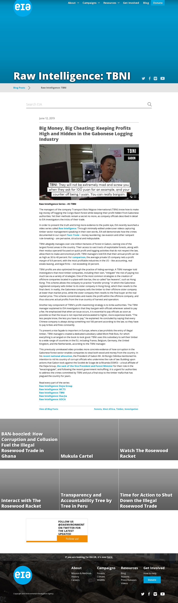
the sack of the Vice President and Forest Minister (85, 366)
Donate (158, 2)
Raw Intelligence (67, 228)
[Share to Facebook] (149, 78)
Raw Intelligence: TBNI (52, 392)
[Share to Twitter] (143, 78)
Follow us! (72, 539)
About (72, 2)
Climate (101, 576)
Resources (109, 2)
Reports (125, 576)
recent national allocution (57, 356)
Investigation (131, 409)
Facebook (149, 594)
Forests (98, 409)
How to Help (150, 573)
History (75, 576)
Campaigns (89, 2)
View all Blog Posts (48, 409)
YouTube (162, 78)
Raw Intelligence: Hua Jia (53, 396)
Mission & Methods (81, 573)
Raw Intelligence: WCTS (52, 389)
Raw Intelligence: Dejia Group (55, 386)
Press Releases (129, 579)
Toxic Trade (73, 235)
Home (22, 575)
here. (110, 557)
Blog (146, 2)
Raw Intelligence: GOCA (52, 399)
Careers (75, 579)
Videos (124, 583)
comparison (78, 257)
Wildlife (101, 579)
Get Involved (131, 2)
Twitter (142, 594)
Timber (119, 409)
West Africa (109, 409)
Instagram (155, 78)
